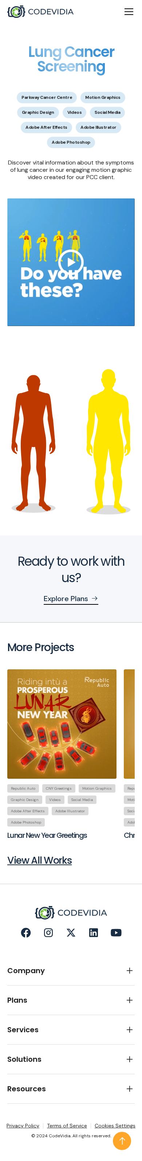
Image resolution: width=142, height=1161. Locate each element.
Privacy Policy (23, 1125)
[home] (40, 11)
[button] (127, 11)
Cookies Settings (115, 1125)
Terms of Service (67, 1125)
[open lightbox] (71, 262)
